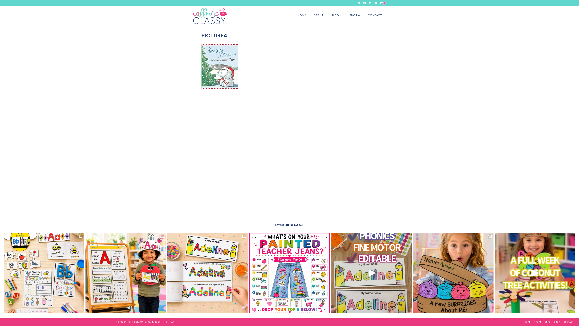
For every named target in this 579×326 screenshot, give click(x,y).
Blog (548, 322)
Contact (375, 15)
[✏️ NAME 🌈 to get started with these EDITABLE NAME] (371, 273)
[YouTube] (375, 3)
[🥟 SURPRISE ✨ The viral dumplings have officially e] (453, 273)
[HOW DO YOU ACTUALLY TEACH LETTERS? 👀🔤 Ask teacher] (44, 273)
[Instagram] (364, 3)
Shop (557, 322)
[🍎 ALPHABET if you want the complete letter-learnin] (125, 273)
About (318, 15)
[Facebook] (358, 3)
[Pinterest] (370, 3)
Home (302, 15)
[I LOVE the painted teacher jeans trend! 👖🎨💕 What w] (289, 273)
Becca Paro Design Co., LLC (160, 322)
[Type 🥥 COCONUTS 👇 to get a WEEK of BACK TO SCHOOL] (535, 273)
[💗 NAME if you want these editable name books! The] (207, 273)
